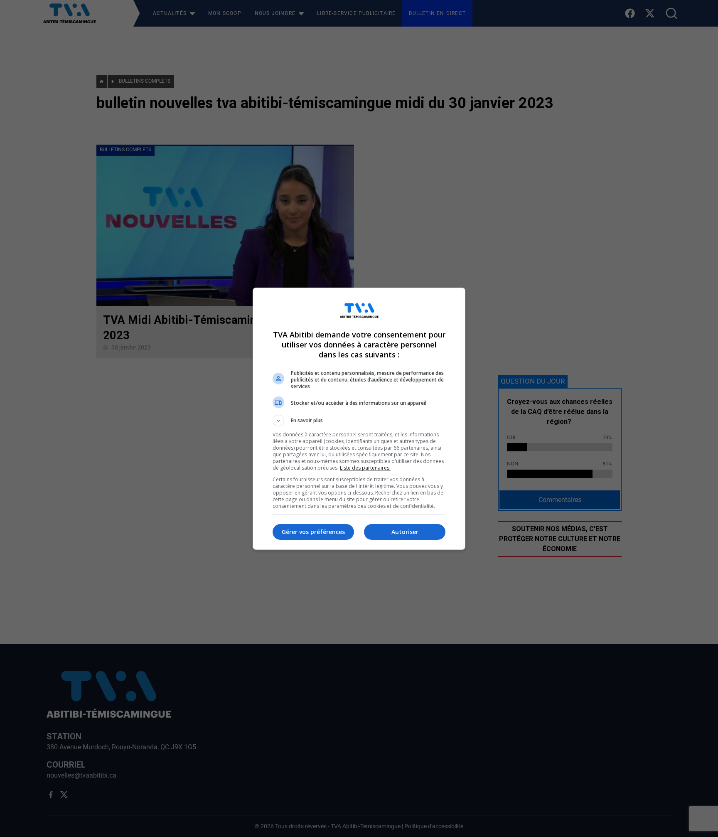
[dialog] (359, 419)
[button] (359, 420)
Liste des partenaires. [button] (365, 467)
